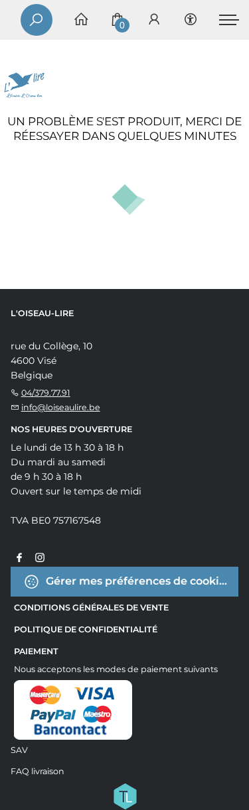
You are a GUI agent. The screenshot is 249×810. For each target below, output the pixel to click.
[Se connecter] (154, 20)
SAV (19, 750)
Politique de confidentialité (85, 629)
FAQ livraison (37, 771)
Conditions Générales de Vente (91, 607)
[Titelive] (125, 795)
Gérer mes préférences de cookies (137, 580)
